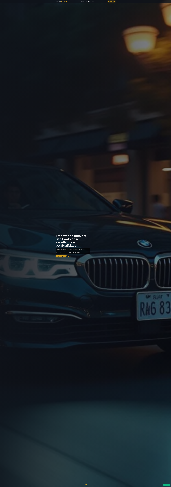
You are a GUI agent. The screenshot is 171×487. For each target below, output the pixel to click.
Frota (86, 1)
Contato (93, 1)
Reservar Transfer (60, 256)
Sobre (89, 1)
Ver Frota (69, 256)
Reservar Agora (111, 1)
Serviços (82, 1)
